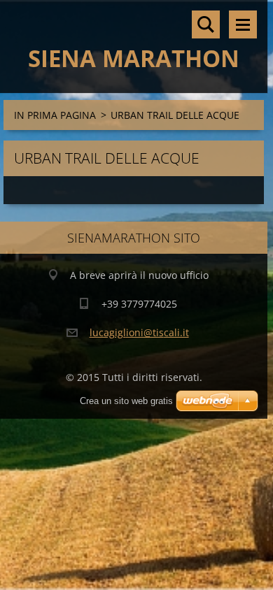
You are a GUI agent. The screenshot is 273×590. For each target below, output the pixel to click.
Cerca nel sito (206, 24)
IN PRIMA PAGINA (55, 115)
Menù (243, 24)
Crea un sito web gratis (126, 401)
